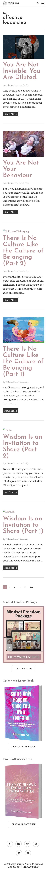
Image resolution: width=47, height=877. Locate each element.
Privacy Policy (31, 866)
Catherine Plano (11, 85)
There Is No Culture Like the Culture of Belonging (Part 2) (23, 251)
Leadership (24, 85)
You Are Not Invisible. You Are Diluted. (21, 71)
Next (32, 587)
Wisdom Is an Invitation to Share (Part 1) (23, 525)
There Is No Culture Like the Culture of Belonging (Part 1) (23, 361)
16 (25, 587)
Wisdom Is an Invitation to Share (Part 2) (22, 446)
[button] (42, 3)
